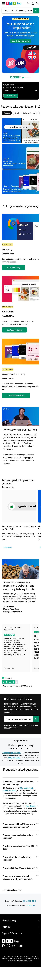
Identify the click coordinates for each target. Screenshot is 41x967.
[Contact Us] (28, 3)
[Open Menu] (2, 3)
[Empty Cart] (37, 3)
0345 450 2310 (14, 758)
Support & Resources (12, 933)
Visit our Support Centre (11, 753)
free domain (31, 806)
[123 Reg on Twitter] (8, 947)
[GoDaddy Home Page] (10, 941)
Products (6, 926)
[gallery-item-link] (19, 506)
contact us (30, 905)
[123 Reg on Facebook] (3, 947)
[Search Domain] (36, 10)
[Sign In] (33, 3)
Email (17, 113)
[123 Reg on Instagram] (14, 947)
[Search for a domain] (36, 719)
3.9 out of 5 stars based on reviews (17, 686)
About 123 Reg (9, 920)
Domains (6, 113)
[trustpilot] (20, 77)
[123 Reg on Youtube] (21, 947)
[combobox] (20, 10)
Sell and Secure (29, 113)
